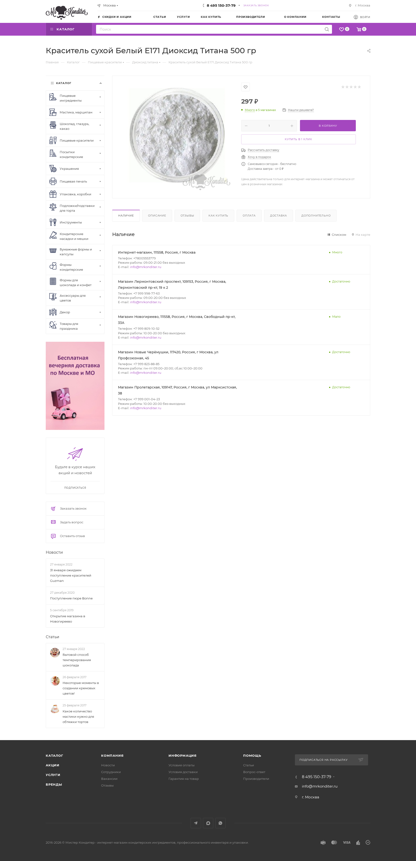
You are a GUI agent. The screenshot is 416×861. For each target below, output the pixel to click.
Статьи (52, 637)
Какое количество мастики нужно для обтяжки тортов (78, 716)
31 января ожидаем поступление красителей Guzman (70, 575)
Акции (52, 765)
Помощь (252, 755)
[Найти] (327, 29)
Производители (256, 779)
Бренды (54, 784)
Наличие (126, 215)
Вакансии (109, 779)
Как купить (218, 215)
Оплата (249, 215)
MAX (208, 823)
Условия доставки (183, 772)
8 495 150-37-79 (221, 5)
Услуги (53, 775)
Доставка (278, 215)
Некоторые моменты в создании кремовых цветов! (81, 688)
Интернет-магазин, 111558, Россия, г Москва (156, 252)
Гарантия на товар (184, 779)
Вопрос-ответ (254, 772)
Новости (54, 552)
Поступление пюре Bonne (71, 598)
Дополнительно (316, 215)
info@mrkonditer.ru (145, 267)
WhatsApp (220, 823)
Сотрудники (111, 772)
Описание (157, 215)
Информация (183, 755)
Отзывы (187, 215)
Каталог (54, 755)
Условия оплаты (182, 765)
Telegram (196, 823)
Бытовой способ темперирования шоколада (77, 660)
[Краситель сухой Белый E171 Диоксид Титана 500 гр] (177, 136)
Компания (112, 755)
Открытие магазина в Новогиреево (67, 618)
